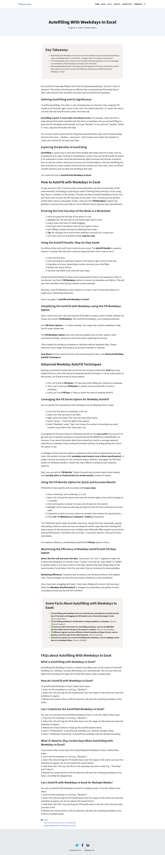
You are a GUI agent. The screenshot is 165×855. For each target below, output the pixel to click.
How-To (117, 4)
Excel (109, 4)
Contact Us (75, 850)
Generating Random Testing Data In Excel (60, 825)
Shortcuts (127, 4)
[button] (144, 4)
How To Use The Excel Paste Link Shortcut (60, 823)
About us (90, 850)
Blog (103, 4)
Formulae (138, 4)
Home (97, 4)
